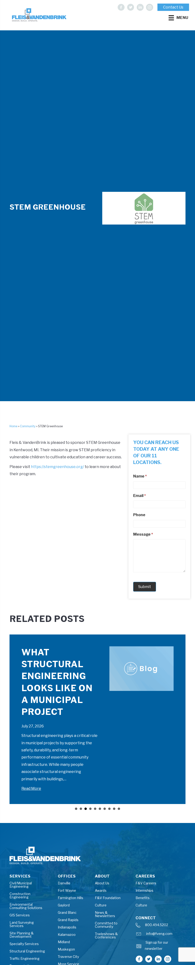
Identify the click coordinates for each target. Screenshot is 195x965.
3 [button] (85, 809)
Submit (144, 586)
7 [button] (104, 809)
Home (13, 426)
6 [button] (100, 809)
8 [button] (109, 809)
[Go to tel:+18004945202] (160, 926)
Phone (139, 515)
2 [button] (81, 809)
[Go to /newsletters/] (160, 946)
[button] (121, 7)
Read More (31, 788)
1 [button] (76, 809)
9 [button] (114, 809)
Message (143, 534)
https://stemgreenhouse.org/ (57, 466)
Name (140, 476)
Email (139, 495)
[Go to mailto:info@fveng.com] (160, 935)
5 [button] (95, 809)
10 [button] (119, 809)
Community (27, 426)
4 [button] (90, 809)
